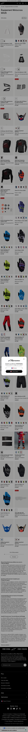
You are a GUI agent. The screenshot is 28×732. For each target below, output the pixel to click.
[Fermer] (24, 359)
